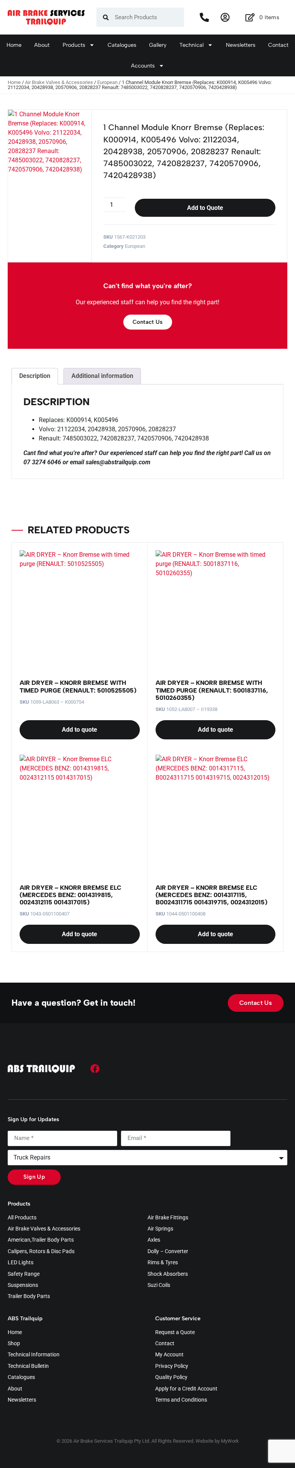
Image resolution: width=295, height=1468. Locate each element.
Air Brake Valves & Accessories (59, 82)
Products (74, 44)
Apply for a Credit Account (186, 1389)
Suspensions (23, 1285)
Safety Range (24, 1274)
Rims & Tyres (163, 1262)
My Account (169, 1354)
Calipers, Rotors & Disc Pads (41, 1251)
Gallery (157, 44)
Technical (191, 44)
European (107, 82)
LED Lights (20, 1262)
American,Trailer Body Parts (41, 1240)
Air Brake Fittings (168, 1218)
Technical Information (34, 1354)
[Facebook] (94, 1068)
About (42, 44)
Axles (154, 1240)
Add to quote (79, 729)
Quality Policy (171, 1377)
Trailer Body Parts (29, 1296)
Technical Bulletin (28, 1366)
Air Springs (160, 1229)
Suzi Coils (159, 1285)
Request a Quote (175, 1332)
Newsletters (240, 44)
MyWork (230, 1441)
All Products (22, 1218)
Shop (14, 1343)
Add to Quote (205, 207)
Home (14, 44)
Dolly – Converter (168, 1251)
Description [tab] (34, 375)
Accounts (143, 65)
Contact (278, 44)
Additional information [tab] (102, 375)
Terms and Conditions (181, 1400)
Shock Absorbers (168, 1274)
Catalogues (122, 44)
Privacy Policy (171, 1366)
